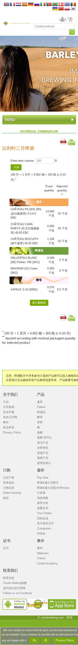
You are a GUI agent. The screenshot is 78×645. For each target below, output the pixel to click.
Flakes (41, 407)
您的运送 (42, 518)
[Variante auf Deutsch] (30, 5)
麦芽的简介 (44, 463)
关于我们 (10, 395)
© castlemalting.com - (55, 617)
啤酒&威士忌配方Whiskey (53, 487)
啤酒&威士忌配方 (48, 482)
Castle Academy (47, 563)
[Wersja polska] (67, 9)
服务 (40, 470)
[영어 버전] (73, 9)
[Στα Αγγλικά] (67, 5)
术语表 (41, 533)
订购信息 (8, 487)
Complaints (44, 528)
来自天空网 (10, 417)
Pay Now (42, 477)
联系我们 (10, 570)
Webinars (43, 553)
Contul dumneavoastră (62, 19)
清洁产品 (42, 442)
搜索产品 (42, 457)
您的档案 (42, 498)
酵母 (40, 417)
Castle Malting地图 (15, 583)
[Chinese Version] (61, 9)
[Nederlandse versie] (18, 5)
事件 (6, 422)
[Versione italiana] (43, 5)
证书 (6, 541)
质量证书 (42, 508)
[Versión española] (24, 5)
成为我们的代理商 (14, 588)
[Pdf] (63, 140)
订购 (6, 470)
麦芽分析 (42, 503)
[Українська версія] (55, 9)
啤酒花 (41, 412)
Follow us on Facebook (17, 593)
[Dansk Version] (61, 5)
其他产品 (42, 452)
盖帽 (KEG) (44, 437)
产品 (6, 402)
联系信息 (8, 578)
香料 (40, 422)
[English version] (6, 5)
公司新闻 (8, 407)
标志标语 (8, 427)
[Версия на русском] (36, 5)
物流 (6, 498)
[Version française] (12, 5)
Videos (41, 558)
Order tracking (12, 492)
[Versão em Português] (49, 5)
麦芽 (40, 402)
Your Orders (44, 513)
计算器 (41, 492)
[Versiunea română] (73, 5)
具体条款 (8, 482)
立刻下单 (8, 477)
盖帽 (40, 432)
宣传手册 (8, 412)
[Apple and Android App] (39, 600)
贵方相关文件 (45, 523)
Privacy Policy (12, 432)
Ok (34, 640)
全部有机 (42, 447)
